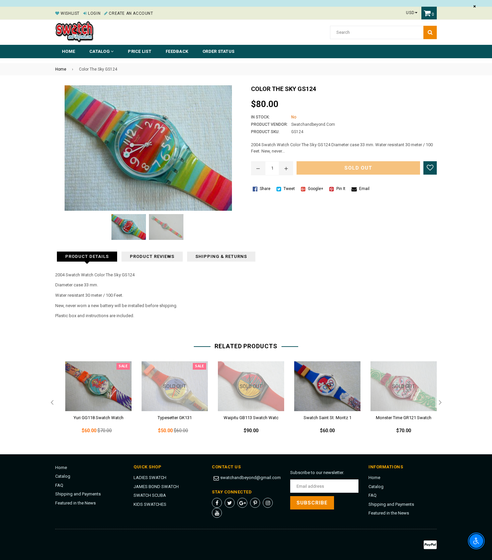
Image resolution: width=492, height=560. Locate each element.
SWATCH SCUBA (150, 495)
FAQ (59, 485)
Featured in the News (75, 502)
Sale (123, 366)
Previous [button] (52, 403)
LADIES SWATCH (150, 477)
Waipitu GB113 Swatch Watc (251, 417)
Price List (139, 51)
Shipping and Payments (78, 493)
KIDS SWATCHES (150, 504)
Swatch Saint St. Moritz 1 (327, 417)
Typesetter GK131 (175, 417)
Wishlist (70, 13)
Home (68, 51)
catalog (100, 51)
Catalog (62, 476)
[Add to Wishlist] (430, 168)
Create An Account (130, 13)
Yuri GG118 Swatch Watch (99, 417)
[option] (93, 402)
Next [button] (440, 403)
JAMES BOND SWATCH (156, 486)
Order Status (218, 51)
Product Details (87, 256)
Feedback (177, 51)
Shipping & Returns (221, 256)
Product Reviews (152, 256)
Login (93, 13)
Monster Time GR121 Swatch (403, 417)
